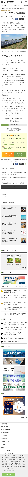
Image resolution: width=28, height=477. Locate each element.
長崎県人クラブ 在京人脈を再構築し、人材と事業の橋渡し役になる (14, 173)
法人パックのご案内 (5, 429)
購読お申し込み (4, 426)
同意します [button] (8, 474)
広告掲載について (5, 441)
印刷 (21, 19)
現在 (17, 286)
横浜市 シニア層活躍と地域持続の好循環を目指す (14, 178)
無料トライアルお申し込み (8, 154)
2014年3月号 (8, 8)
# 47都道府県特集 (15, 5)
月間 (26, 286)
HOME (3, 8)
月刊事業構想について (6, 424)
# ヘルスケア (5, 5)
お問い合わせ (4, 438)
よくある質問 (4, 435)
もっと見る (14, 186)
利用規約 (3, 447)
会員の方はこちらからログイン (19, 154)
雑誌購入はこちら (5, 432)
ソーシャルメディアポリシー (7, 453)
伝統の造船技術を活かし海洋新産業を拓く (14, 183)
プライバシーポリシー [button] (8, 470)
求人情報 (3, 444)
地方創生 (4, 196)
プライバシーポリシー (6, 450)
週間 (21, 286)
